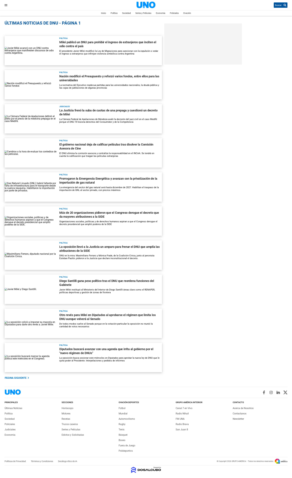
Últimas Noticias (13, 408)
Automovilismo (127, 418)
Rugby (122, 424)
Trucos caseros (70, 424)
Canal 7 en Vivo (184, 408)
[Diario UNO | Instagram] (271, 392)
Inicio (103, 13)
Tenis (121, 429)
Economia (160, 13)
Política (114, 13)
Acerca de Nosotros (243, 408)
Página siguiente (15, 377)
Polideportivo (126, 450)
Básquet (123, 434)
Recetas (66, 418)
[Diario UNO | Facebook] (264, 392)
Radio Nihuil (182, 413)
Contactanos (239, 413)
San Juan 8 (182, 429)
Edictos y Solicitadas (73, 434)
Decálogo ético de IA (67, 461)
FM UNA (180, 418)
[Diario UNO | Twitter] (285, 392)
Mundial (123, 413)
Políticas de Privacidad (15, 461)
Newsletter (238, 418)
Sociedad (126, 13)
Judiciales (64, 106)
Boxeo (122, 440)
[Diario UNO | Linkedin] (278, 392)
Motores (66, 413)
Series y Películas (143, 13)
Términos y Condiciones (42, 461)
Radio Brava (182, 424)
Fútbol (122, 408)
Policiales (174, 13)
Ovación (187, 13)
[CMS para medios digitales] (146, 470)
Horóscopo (67, 408)
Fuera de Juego (127, 445)
